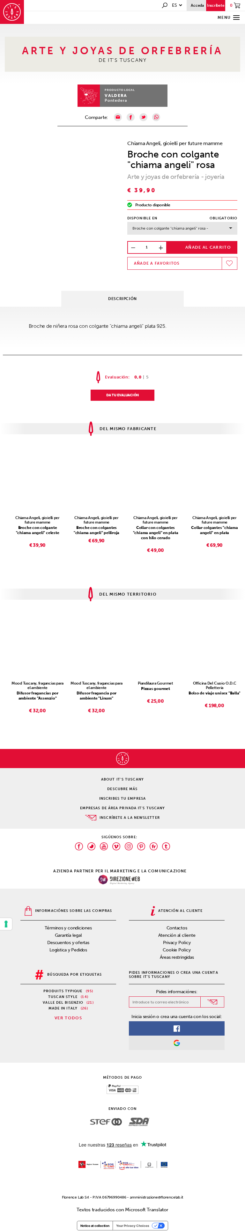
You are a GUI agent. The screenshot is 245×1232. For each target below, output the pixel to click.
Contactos (177, 928)
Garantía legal (68, 935)
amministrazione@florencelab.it (156, 1197)
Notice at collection (94, 1226)
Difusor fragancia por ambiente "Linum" (96, 695)
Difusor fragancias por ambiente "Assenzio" (37, 695)
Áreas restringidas (177, 957)
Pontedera (116, 100)
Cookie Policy (176, 950)
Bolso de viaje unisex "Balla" (215, 693)
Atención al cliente (177, 935)
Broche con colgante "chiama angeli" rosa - (170, 228)
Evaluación (116, 377)
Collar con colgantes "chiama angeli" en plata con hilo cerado (155, 532)
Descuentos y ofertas (68, 942)
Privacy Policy (177, 942)
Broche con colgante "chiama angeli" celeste (37, 530)
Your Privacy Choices (132, 1226)
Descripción (122, 299)
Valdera (116, 95)
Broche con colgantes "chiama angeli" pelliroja (96, 530)
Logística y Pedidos (68, 950)
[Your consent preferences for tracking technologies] (6, 924)
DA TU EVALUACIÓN (122, 395)
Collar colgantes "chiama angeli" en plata (214, 530)
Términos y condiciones (68, 928)
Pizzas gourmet (155, 688)
